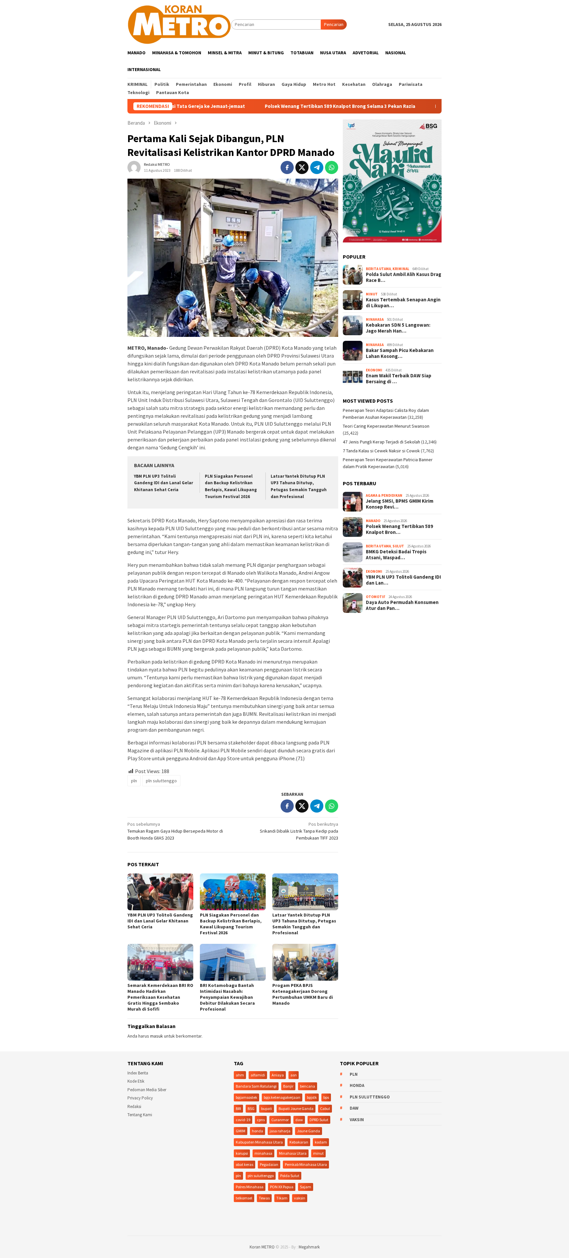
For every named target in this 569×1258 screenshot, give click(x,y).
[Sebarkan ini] (287, 167)
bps (326, 1097)
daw (299, 1119)
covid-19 (243, 1119)
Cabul (325, 1108)
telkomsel (244, 1197)
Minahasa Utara (293, 1153)
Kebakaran (298, 1142)
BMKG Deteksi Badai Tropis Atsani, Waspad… (396, 555)
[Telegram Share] (316, 167)
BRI (238, 1108)
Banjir (288, 1086)
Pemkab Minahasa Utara (306, 1164)
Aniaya (278, 1074)
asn (293, 1074)
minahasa (263, 1153)
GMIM (240, 1130)
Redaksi (134, 1106)
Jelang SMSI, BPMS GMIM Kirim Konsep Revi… (399, 504)
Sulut (398, 546)
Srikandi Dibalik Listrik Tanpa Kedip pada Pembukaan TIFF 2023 (299, 831)
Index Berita (137, 1073)
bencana (307, 1086)
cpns (261, 1119)
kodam (321, 1142)
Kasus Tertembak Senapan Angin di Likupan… (403, 303)
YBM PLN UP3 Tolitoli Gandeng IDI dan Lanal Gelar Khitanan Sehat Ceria (163, 483)
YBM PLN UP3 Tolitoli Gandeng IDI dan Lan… (403, 580)
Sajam (305, 1186)
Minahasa (375, 319)
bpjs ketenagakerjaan (282, 1097)
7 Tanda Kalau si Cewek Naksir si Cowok (381, 451)
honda (257, 1130)
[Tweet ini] (302, 167)
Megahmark (309, 1247)
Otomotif (375, 596)
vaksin (299, 1197)
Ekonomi (374, 370)
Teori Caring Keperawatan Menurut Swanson (386, 426)
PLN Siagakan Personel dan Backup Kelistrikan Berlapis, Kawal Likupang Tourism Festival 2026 (230, 924)
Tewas (264, 1197)
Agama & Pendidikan (384, 495)
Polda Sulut (289, 1175)
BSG (251, 1108)
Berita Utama (378, 268)
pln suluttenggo (161, 781)
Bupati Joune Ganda (296, 1108)
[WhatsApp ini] (331, 167)
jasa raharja (280, 1130)
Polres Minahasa (249, 1186)
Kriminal (401, 268)
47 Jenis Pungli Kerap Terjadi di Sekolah (381, 442)
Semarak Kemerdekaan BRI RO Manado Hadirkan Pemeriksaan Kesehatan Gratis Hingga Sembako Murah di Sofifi (160, 997)
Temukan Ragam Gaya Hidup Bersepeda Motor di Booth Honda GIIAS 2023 (175, 831)
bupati (266, 1108)
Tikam (281, 1197)
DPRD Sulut (319, 1119)
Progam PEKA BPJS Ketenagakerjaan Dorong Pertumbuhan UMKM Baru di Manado (302, 994)
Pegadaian (269, 1164)
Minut (372, 294)
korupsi (242, 1153)
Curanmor (280, 1119)
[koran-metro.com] (179, 24)
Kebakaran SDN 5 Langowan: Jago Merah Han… (398, 328)
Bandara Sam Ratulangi (256, 1086)
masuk (156, 1036)
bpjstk (312, 1097)
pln (134, 781)
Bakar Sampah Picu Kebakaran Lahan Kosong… (400, 354)
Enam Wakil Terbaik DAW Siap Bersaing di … (398, 379)
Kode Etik (135, 1081)
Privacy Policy (140, 1098)
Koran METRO (262, 1247)
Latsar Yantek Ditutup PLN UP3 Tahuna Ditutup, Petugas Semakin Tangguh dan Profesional (304, 924)
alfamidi (258, 1074)
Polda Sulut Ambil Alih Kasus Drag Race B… (403, 278)
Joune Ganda (308, 1130)
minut (318, 1153)
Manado (373, 520)
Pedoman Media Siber (146, 1090)
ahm (240, 1074)
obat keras (244, 1164)
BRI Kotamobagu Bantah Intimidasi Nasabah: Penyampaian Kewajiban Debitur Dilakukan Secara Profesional (227, 997)
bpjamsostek (246, 1097)
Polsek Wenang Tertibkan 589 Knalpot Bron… (399, 530)
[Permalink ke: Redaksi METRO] (134, 167)
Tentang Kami (139, 1115)
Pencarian (333, 24)
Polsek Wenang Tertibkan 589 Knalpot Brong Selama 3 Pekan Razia (289, 106)
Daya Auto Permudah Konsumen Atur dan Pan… (402, 606)
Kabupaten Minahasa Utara (259, 1142)
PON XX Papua (281, 1186)
